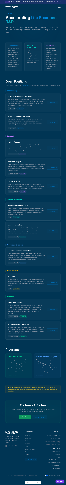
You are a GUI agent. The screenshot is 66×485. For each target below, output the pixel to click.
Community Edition (30, 449)
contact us (10, 391)
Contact (27, 454)
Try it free (57, 1)
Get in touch (26, 85)
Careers (27, 452)
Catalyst (27, 446)
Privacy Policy (56, 465)
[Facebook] (12, 446)
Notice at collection (33, 483)
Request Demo (31, 459)
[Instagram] (15, 446)
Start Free (25, 417)
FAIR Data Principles (54, 460)
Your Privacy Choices (54, 475)
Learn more (12, 375)
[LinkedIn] (6, 446)
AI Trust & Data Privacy (54, 462)
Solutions (27, 443)
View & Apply (53, 102)
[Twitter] (9, 446)
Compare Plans (39, 417)
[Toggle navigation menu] (59, 7)
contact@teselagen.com (53, 435)
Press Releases (56, 451)
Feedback (60, 481)
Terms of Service (55, 468)
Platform (27, 441)
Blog (59, 457)
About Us (27, 435)
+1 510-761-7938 (55, 438)
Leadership (28, 438)
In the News (57, 454)
